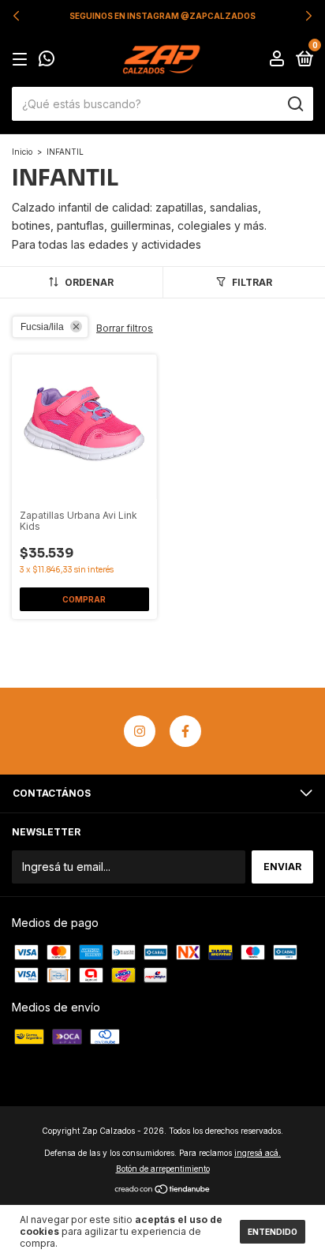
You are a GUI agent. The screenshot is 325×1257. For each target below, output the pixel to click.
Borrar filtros (124, 328)
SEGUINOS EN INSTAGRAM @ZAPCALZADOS (162, 16)
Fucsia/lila (42, 326)
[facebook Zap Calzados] (185, 731)
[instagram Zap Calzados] (139, 731)
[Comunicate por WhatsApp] (46, 60)
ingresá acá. (257, 1153)
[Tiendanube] (163, 1190)
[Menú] (22, 59)
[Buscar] (295, 104)
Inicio (22, 151)
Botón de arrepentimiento (163, 1168)
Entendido (272, 1231)
